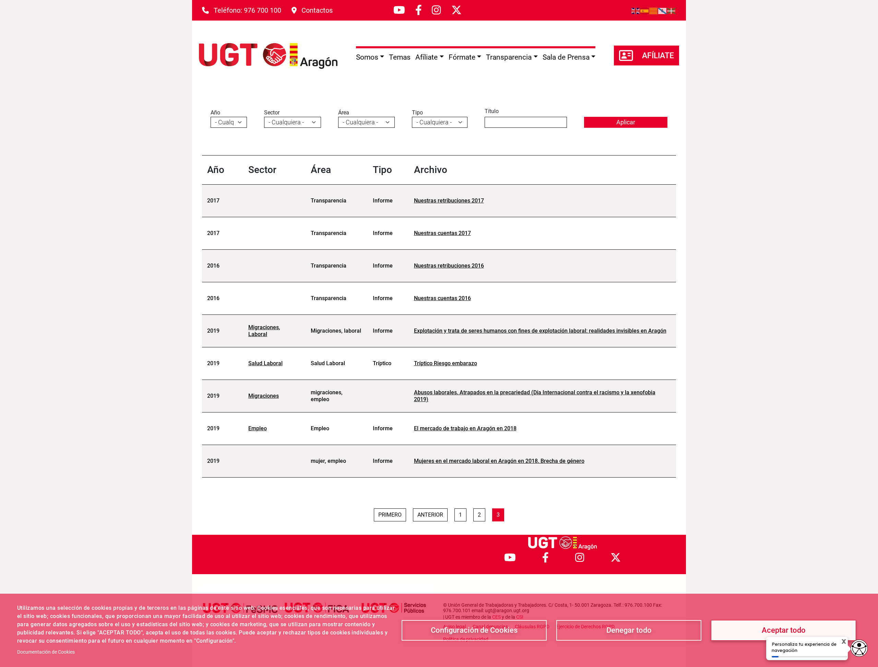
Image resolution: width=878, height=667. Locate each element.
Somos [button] (367, 57)
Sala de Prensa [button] (566, 57)
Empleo (257, 428)
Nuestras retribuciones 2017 (449, 200)
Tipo (417, 112)
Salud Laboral (265, 363)
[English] (635, 10)
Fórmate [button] (462, 57)
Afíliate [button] (426, 57)
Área (343, 112)
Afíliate (658, 55)
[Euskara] (671, 10)
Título (492, 111)
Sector (272, 112)
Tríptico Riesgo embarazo (445, 363)
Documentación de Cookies (46, 652)
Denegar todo (629, 630)
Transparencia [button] (509, 57)
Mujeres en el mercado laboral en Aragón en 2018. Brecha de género (499, 461)
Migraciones (263, 327)
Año (215, 112)
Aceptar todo (784, 630)
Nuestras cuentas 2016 (442, 298)
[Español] (644, 10)
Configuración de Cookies (474, 630)
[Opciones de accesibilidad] (859, 648)
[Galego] (662, 10)
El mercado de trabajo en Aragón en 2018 (465, 428)
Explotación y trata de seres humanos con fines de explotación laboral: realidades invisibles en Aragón (540, 331)
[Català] (653, 10)
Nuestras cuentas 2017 (442, 233)
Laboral (257, 334)
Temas (400, 57)
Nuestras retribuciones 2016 (449, 265)
